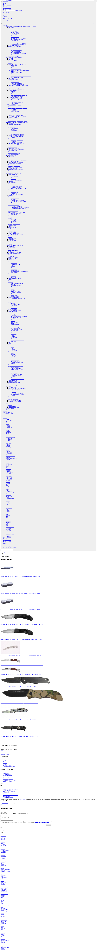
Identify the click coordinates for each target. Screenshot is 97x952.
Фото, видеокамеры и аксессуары (16, 135)
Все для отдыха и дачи (11, 232)
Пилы (9, 302)
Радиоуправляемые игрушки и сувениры (17, 87)
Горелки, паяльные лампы (14, 241)
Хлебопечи (10, 228)
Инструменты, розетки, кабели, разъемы (17, 108)
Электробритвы (14, 203)
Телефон (2, 819)
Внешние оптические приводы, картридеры (21, 76)
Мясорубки (11, 216)
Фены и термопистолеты (14, 382)
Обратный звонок (7, 20)
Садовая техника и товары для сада (16, 366)
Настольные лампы (15, 272)
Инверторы (13, 274)
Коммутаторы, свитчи (13, 106)
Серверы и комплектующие (14, 46)
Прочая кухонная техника (14, 224)
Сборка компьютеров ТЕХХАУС (10, 795)
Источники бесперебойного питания (19, 80)
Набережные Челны (10, 421)
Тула (7, 517)
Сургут (7, 509)
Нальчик (8, 467)
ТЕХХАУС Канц (7, 9)
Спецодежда (14, 350)
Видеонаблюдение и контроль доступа (14, 245)
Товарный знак (6, 796)
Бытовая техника (12, 175)
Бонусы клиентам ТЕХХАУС (9, 780)
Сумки (12, 92)
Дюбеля (13, 354)
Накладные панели (15, 264)
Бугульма (8, 435)
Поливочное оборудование (17, 374)
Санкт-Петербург (10, 498)
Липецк (7, 463)
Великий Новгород (10, 437)
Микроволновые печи (16, 213)
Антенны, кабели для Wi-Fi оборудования (17, 121)
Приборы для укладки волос (17, 200)
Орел (7, 485)
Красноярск (8, 461)
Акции (4, 788)
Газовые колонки (15, 176)
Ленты (9, 343)
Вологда (8, 444)
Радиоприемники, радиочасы (17, 134)
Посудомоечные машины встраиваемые (20, 207)
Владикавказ (9, 439)
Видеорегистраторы (12, 250)
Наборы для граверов (16, 292)
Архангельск (9, 427)
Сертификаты (6, 792)
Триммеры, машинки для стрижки (19, 201)
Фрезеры (13, 303)
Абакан (7, 424)
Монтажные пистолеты (16, 325)
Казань (4, 4)
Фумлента (10, 342)
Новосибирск (9, 478)
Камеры (10, 396)
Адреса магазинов (7, 5)
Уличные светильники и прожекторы (19, 271)
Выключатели (14, 263)
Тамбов (7, 512)
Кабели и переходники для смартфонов (17, 151)
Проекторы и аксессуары (14, 138)
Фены (12, 202)
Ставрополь (8, 505)
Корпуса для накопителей (17, 77)
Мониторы (10, 59)
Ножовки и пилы (15, 330)
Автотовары (8, 386)
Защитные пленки (12, 150)
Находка (8, 470)
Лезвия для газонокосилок (17, 283)
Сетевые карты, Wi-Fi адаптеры (15, 115)
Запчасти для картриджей (14, 158)
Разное (12, 335)
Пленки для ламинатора (13, 161)
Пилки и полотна (15, 293)
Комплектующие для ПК (14, 30)
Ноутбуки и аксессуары (13, 90)
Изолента (13, 266)
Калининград (9, 453)
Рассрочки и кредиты (8, 413)
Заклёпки (13, 358)
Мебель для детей (12, 406)
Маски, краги (14, 277)
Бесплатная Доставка (8, 779)
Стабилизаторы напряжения (17, 84)
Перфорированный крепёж (17, 362)
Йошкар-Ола (9, 452)
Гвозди (12, 353)
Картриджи (11, 156)
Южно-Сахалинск (10, 534)
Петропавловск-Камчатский (12, 492)
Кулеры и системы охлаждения (18, 41)
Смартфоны (11, 145)
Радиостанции (11, 235)
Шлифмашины (11, 383)
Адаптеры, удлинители (16, 285)
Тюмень (7, 518)
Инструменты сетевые (16, 112)
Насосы (13, 371)
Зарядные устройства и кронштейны (19, 99)
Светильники (14, 269)
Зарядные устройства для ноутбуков (19, 95)
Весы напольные (15, 198)
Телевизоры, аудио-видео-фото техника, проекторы (17, 122)
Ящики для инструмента (14, 385)
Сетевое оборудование (11, 104)
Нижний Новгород (10, 473)
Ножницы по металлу (16, 315)
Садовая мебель (12, 238)
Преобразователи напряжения (15, 400)
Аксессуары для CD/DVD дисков (15, 162)
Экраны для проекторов (16, 142)
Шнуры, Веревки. (15, 367)
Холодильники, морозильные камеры (19, 188)
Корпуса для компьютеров (17, 39)
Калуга (7, 454)
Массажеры (13, 199)
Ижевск (7, 450)
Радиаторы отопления (13, 257)
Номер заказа (3, 812)
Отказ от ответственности (9, 766)
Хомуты (13, 363)
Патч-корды (13, 110)
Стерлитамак (9, 508)
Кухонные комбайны (13, 211)
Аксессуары (13, 221)
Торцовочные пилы (15, 304)
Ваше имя (3, 814)
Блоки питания (14, 40)
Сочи (7, 504)
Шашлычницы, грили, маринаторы (16, 229)
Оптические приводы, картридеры (19, 43)
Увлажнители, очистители (17, 194)
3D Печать (10, 58)
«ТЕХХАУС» (23, 799)
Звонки (10, 251)
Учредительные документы (9, 791)
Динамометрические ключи (17, 312)
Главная (5, 552)
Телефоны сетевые (12, 117)
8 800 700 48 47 (6, 547)
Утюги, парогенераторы (16, 180)
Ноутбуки (13, 91)
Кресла (10, 405)
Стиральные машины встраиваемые (19, 208)
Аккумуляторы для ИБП (16, 83)
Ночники (13, 265)
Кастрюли (13, 219)
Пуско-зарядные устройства (14, 389)
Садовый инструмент (16, 375)
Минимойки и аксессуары (14, 398)
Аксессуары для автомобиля (14, 402)
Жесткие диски (14, 35)
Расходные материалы (11, 155)
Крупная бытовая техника (14, 183)
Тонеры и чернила (12, 170)
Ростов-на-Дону (9, 496)
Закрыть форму (18, 10)
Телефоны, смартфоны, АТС (12, 144)
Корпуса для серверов (16, 52)
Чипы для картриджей (13, 164)
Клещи (12, 323)
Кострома (8, 459)
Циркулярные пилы (15, 306)
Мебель (7, 403)
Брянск (7, 434)
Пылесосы (13, 179)
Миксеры (13, 284)
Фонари (10, 244)
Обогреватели (14, 193)
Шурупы (13, 356)
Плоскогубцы (14, 334)
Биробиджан (8, 432)
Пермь (7, 490)
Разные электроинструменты (15, 310)
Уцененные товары (10, 408)
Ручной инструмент (12, 311)
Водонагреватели (15, 177)
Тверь (7, 514)
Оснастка (10, 282)
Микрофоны (14, 130)
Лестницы (13, 370)
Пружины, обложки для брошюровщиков (17, 160)
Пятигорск (8, 495)
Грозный (8, 446)
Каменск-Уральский (10, 456)
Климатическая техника (13, 189)
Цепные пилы (14, 305)
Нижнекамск (9, 422)
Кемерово (8, 457)
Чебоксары (8, 528)
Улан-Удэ (8, 519)
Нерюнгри (8, 471)
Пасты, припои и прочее (16, 299)
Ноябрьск (8, 482)
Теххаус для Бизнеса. (8, 781)
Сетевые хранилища (13, 119)
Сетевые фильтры (15, 82)
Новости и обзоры (7, 790)
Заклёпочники (14, 322)
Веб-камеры (11, 78)
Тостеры (10, 226)
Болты (12, 357)
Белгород (8, 431)
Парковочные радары (13, 399)
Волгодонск (8, 443)
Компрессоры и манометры (17, 393)
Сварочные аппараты (13, 273)
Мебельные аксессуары (13, 407)
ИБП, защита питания (13, 79)
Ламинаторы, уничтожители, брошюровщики (18, 85)
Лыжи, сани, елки (12, 240)
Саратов (8, 501)
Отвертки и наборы (15, 331)
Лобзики (10, 279)
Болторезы (13, 319)
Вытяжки (13, 185)
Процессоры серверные (16, 51)
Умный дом (11, 246)
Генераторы (11, 259)
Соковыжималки (12, 225)
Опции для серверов (15, 54)
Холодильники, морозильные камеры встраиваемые (23, 209)
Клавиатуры (14, 65)
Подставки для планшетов (17, 102)
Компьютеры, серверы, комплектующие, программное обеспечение (21, 26)
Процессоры (14, 31)
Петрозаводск (9, 491)
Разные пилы (14, 308)
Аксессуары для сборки (13, 56)
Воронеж (8, 445)
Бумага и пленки (12, 157)
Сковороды (13, 220)
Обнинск (8, 483)
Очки (12, 348)
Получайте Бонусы (7, 412)
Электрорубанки (12, 258)
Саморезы (13, 355)
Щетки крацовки (15, 296)
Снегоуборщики (14, 377)
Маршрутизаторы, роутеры (14, 105)
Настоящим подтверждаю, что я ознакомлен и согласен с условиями (25, 822)
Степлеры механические (16, 314)
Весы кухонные (12, 182)
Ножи (9, 243)
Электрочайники (12, 231)
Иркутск (8, 451)
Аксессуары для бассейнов (17, 234)
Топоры (13, 338)
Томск (7, 516)
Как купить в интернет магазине (10, 789)
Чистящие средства (12, 172)
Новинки (5, 411)
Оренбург (8, 486)
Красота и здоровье (12, 196)
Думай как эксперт (7, 761)
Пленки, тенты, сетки (16, 368)
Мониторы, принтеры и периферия (14, 57)
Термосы (13, 222)
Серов (7, 502)
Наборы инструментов (13, 280)
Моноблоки (11, 27)
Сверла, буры (14, 295)
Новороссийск (9, 477)
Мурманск (8, 466)
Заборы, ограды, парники (17, 369)
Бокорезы (13, 318)
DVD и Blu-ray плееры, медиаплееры (16, 143)
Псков (7, 493)
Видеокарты (14, 34)
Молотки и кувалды (15, 328)
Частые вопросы (7, 793)
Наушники (13, 131)
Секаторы (13, 376)
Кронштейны (14, 214)
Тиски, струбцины (12, 380)
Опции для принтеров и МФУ (15, 61)
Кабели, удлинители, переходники (16, 86)
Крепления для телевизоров (14, 124)
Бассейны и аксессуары (13, 233)
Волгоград (8, 441)
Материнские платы (15, 32)
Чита (7, 532)
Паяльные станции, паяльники (18, 298)
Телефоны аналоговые (13, 154)
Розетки (13, 267)
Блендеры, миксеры (12, 174)
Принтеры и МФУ (12, 60)
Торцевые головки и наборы (17, 340)
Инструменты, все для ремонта (13, 253)
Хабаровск (8, 525)
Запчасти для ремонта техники (15, 167)
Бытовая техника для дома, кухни (13, 173)
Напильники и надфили (16, 329)
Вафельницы (11, 181)
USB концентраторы (15, 74)
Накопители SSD (15, 37)
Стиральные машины (16, 187)
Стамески (13, 336)
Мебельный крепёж (15, 361)
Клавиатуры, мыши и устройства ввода (17, 64)
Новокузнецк (9, 476)
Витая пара (13, 109)
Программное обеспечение (14, 45)
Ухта (7, 524)
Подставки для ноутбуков (17, 96)
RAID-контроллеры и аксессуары (18, 53)
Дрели (9, 260)
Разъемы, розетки (15, 111)
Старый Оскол (9, 506)
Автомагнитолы (12, 387)
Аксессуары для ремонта (16, 286)
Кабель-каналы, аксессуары (14, 118)
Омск (7, 484)
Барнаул (7, 430)
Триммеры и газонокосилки (17, 379)
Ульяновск (8, 521)
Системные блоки (12, 28)
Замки (9, 344)
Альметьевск (9, 420)
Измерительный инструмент (14, 278)
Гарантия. (5, 776)
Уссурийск (8, 522)
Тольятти (8, 515)
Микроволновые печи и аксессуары (16, 212)
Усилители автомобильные (14, 401)
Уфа (7, 523)
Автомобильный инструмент (17, 394)
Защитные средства (12, 345)
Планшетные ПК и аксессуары (15, 97)
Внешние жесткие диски (16, 72)
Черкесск (8, 531)
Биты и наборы (14, 287)
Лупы (12, 300)
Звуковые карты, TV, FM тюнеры (18, 38)
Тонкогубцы (14, 337)
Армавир (8, 426)
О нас (4, 760)
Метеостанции (14, 192)
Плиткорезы (11, 364)
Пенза (7, 489)
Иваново (8, 448)
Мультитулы (11, 239)
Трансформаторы (15, 270)
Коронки (13, 290)
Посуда (10, 218)
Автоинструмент (12, 390)
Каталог (5, 25)
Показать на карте (5, 754)
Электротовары (11, 261)
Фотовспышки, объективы (17, 136)
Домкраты (13, 392)
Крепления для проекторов (17, 140)
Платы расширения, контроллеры (18, 44)
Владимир (8, 440)
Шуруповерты (11, 254)
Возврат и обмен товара (8, 775)
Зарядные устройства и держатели (16, 149)
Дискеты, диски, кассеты (14, 166)
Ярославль (8, 536)
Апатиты (8, 425)
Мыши (12, 66)
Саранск (8, 499)
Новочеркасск (9, 479)
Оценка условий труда (8, 797)
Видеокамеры (11, 247)
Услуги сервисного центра (12, 409)
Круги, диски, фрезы (15, 291)
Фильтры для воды (12, 227)
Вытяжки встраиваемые (16, 206)
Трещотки (13, 341)
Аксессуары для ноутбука (17, 93)
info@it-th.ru (13, 547)
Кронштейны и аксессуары (14, 252)
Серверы (13, 47)
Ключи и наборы (15, 324)
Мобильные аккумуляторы (14, 148)
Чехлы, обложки (14, 103)
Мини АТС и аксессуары (14, 153)
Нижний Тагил (9, 475)
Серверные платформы (16, 50)
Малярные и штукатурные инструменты (20, 316)
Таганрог (8, 511)
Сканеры (10, 63)
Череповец (8, 530)
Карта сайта (6, 773)
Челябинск (8, 529)
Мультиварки (11, 215)
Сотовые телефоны (12, 147)
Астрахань (8, 428)
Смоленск (8, 503)
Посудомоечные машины (16, 186)
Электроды (13, 276)
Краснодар (8, 460)
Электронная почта (5, 817)
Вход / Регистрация (7, 546)
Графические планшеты (16, 67)
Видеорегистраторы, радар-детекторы (17, 388)
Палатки (10, 237)
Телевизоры (11, 123)
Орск (7, 488)
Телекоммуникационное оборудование (17, 116)
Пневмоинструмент (12, 309)
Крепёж (10, 351)
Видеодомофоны (12, 248)
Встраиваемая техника (13, 205)
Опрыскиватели (14, 373)
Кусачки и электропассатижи (17, 327)
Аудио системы (14, 128)
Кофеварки (10, 195)
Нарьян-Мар (8, 469)
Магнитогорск (9, 464)
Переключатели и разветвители (15, 114)
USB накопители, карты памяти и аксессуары (18, 70)
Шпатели (13, 321)
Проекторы (13, 141)
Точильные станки (12, 381)
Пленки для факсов (12, 168)
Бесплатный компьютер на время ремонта (12, 777)
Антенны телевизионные (14, 125)
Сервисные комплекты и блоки (15, 169)
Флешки (13, 71)
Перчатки (13, 349)
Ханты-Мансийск (10, 527)
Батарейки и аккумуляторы (14, 163)
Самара (7, 497)
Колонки (13, 129)
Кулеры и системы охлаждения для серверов (21, 48)
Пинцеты (13, 332)
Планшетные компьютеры (17, 98)
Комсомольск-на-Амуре (11, 458)
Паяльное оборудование (13, 297)
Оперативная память (15, 33)
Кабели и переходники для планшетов (19, 101)
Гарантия (5, 414)
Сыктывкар (8, 510)
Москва (7, 465)
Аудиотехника (11, 127)
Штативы (13, 137)
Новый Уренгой (9, 480)
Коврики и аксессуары (16, 69)
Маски (12, 347)
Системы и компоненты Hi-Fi (17, 132)
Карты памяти (14, 73)
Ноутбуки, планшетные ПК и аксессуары (15, 89)
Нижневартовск (9, 472)
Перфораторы (11, 256)
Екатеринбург (9, 447)
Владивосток (9, 438)
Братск (7, 433)
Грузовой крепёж (15, 360)
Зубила (12, 289)
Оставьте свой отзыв (7, 774)
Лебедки (13, 395)
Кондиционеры (14, 190)
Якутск (7, 535)
